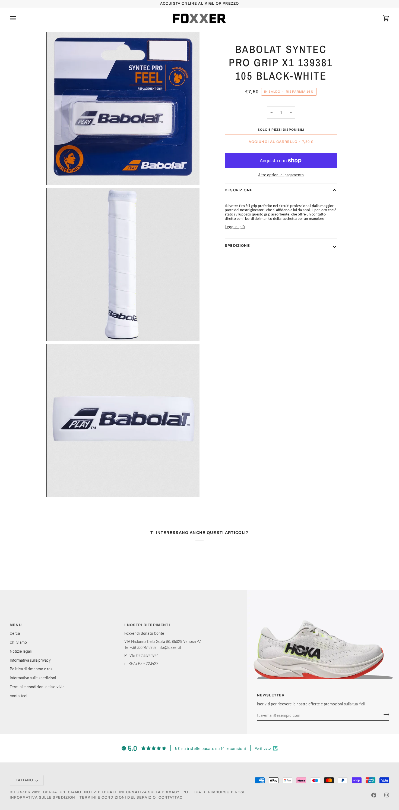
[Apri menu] (18, 18)
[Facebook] (373, 795)
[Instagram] (386, 795)
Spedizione (237, 246)
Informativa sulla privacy (30, 660)
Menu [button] (16, 625)
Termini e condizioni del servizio (37, 686)
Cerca (15, 633)
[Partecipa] (384, 714)
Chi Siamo (18, 642)
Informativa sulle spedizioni (33, 677)
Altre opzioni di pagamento (281, 174)
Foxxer (22, 792)
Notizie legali (21, 651)
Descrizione (239, 190)
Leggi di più (235, 226)
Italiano (23, 780)
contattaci (18, 695)
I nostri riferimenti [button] (147, 625)
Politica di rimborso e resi (31, 668)
